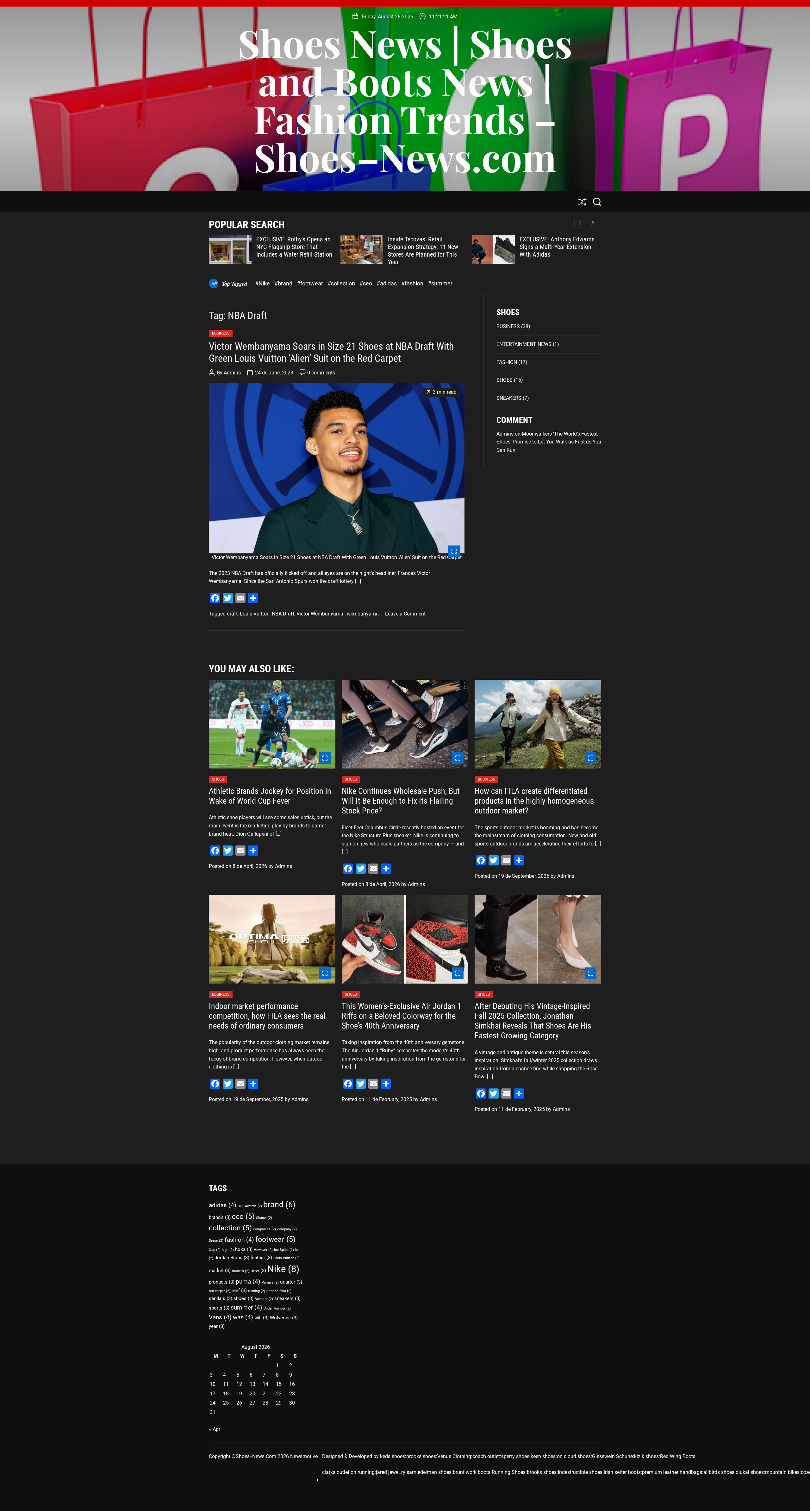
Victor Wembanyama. (320, 614)
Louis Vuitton (255, 614)
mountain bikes (782, 1472)
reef (239, 1290)
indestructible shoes (580, 1472)
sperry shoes (515, 1456)
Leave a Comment (405, 614)
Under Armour (277, 1308)
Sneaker (264, 1299)
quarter (291, 1282)
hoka (243, 1249)
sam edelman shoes (429, 1472)
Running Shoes (509, 1472)
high (228, 1250)
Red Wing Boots (677, 1456)
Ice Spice (284, 1250)
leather (261, 1257)
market (220, 1270)
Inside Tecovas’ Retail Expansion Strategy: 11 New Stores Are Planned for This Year (340, 250)
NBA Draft (283, 614)
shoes (243, 1298)
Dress (216, 1241)
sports (219, 1308)
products (221, 1282)
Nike (283, 1269)
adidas (222, 1205)
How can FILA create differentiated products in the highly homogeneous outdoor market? (534, 800)
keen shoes (543, 1456)
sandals (220, 1298)
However (263, 1250)
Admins (232, 373)
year (217, 1326)
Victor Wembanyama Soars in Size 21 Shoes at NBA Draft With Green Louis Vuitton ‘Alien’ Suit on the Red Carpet (331, 352)
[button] (592, 222)
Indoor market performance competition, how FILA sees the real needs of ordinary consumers (267, 1015)
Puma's (270, 1282)
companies (264, 1229)
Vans (220, 1317)
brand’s (220, 1217)
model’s (240, 1271)
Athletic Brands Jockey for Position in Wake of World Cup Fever (270, 796)
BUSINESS (220, 333)
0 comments (321, 373)
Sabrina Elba (278, 1291)
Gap (215, 1250)
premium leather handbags (672, 1472)
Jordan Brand (232, 1257)
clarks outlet (335, 1472)
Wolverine (284, 1318)
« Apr (214, 1429)
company (287, 1229)
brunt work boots (471, 1472)
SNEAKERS (508, 398)
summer (246, 1307)
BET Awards (250, 1206)
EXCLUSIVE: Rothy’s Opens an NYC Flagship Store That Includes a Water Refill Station (211, 246)
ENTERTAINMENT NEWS (523, 344)
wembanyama (363, 614)
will (261, 1318)
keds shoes (392, 1456)
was (243, 1317)
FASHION (506, 362)
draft (232, 614)
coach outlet (486, 1456)
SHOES (504, 380)
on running (363, 1472)
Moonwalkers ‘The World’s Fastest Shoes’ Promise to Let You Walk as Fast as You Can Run (548, 442)
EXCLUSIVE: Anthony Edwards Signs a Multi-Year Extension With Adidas (473, 246)
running (256, 1291)
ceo (243, 1216)
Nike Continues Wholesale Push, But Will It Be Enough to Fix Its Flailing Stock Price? (401, 800)
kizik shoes (646, 1456)
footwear (275, 1239)
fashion (239, 1239)
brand (279, 1204)
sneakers (287, 1298)
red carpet (219, 1291)
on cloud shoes (574, 1456)
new (258, 1270)
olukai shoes (750, 1472)
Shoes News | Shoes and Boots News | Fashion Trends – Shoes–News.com (405, 99)
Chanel (264, 1218)
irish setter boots (622, 1472)
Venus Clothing (454, 1456)
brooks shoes (421, 1456)
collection (230, 1228)
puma (248, 1281)
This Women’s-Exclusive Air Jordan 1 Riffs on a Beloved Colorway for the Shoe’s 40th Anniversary (401, 1015)
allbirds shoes (718, 1472)
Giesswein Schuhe (612, 1456)
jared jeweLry (390, 1472)
